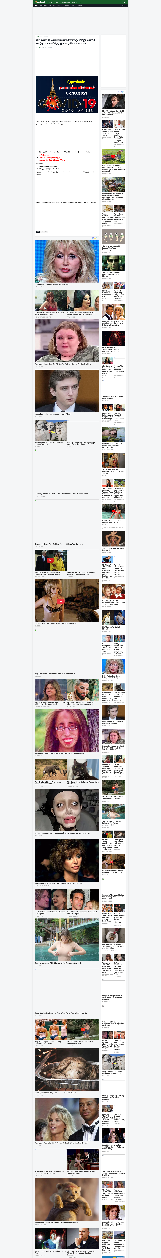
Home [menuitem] (50, 2)
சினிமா (73, 5)
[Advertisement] (80, 20)
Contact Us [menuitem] (66, 2)
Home (36, 5)
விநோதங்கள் (67, 5)
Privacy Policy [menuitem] (77, 2)
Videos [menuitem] (57, 2)
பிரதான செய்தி (43, 5)
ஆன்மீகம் (79, 5)
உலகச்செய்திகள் (44, 36)
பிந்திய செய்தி (52, 5)
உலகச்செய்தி (60, 5)
